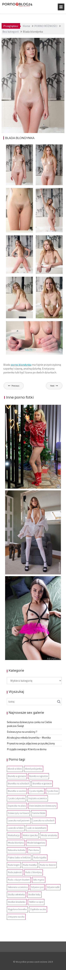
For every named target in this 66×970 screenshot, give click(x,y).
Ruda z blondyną (33, 872)
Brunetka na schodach (18, 783)
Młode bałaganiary (36, 842)
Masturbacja (14, 835)
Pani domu (34, 850)
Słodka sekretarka (16, 894)
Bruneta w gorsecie (17, 776)
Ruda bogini (14, 864)
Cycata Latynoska (16, 798)
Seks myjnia (38, 879)
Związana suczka (16, 916)
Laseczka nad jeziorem (19, 820)
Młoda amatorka (49, 835)
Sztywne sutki (53, 887)
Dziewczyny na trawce (18, 813)
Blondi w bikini (15, 768)
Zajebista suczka (38, 909)
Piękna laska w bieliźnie (19, 857)
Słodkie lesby (34, 894)
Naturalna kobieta (16, 850)
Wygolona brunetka (17, 909)
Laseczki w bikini (16, 827)
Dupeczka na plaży (17, 805)
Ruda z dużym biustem (19, 879)
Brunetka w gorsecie (42, 783)
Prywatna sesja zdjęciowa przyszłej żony (31, 743)
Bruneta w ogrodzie (38, 776)
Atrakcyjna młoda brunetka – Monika (29, 737)
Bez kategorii (53, 41)
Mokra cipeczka (30, 835)
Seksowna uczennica (18, 887)
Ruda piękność (15, 872)
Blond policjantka (33, 768)
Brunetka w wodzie (17, 790)
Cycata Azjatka (36, 790)
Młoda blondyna (16, 842)
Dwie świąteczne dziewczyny (42, 805)
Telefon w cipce (36, 901)
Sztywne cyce (37, 887)
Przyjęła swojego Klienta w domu (26, 749)
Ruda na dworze (48, 864)
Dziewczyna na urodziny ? (22, 731)
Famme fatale (38, 813)
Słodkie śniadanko (17, 901)
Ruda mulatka (30, 864)
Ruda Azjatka (40, 857)
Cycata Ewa (52, 790)
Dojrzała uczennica (37, 798)
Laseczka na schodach (43, 820)
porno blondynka (21, 364)
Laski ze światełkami (36, 827)
